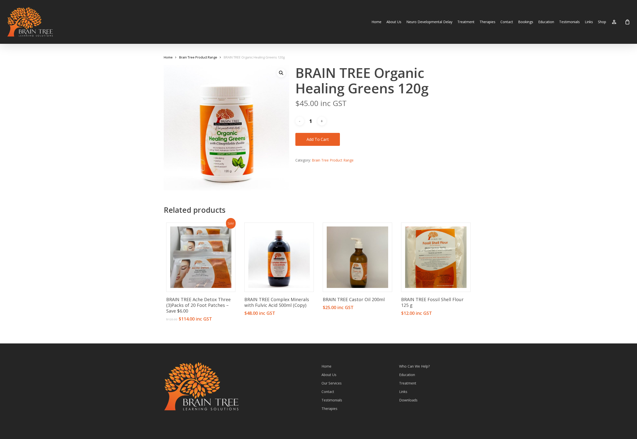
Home (168, 57)
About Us (328, 374)
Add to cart (318, 139)
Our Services (331, 383)
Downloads (408, 400)
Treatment (407, 383)
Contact (327, 391)
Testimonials (331, 400)
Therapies (329, 408)
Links (403, 391)
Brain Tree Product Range (198, 57)
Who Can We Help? (414, 366)
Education (407, 374)
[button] (281, 72)
